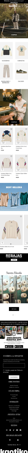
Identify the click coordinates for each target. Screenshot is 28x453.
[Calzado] (21, 73)
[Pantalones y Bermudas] (6, 73)
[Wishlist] (22, 6)
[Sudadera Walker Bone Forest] (11, 230)
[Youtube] (17, 430)
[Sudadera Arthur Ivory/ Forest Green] (21, 136)
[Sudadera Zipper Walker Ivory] (21, 163)
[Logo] (13, 6)
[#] (14, 257)
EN (20, 444)
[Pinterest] (10, 430)
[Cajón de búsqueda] (19, 6)
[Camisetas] (21, 51)
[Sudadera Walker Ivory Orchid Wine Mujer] (6, 163)
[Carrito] (25, 6)
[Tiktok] (13, 430)
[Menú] (2, 6)
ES (17, 444)
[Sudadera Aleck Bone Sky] (6, 136)
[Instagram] (6, 430)
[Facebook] (20, 430)
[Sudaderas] (6, 51)
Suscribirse (14, 377)
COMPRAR (14, 34)
